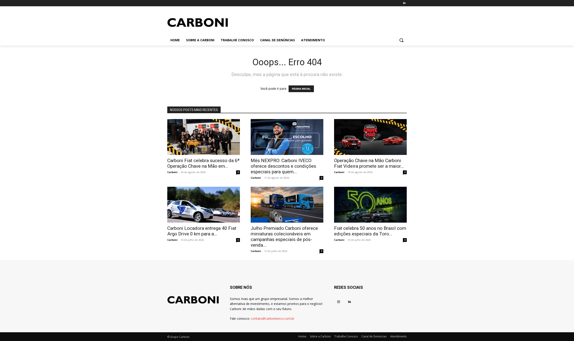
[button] (401, 40)
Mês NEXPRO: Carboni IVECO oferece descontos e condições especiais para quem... (283, 166)
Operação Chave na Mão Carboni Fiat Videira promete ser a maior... (369, 163)
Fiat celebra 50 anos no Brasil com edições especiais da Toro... (370, 231)
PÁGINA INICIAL (301, 88)
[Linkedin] (404, 3)
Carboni (172, 172)
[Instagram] (338, 302)
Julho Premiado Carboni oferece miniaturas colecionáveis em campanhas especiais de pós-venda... (284, 237)
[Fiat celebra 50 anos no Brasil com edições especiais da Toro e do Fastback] (370, 205)
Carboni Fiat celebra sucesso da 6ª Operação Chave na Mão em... (203, 163)
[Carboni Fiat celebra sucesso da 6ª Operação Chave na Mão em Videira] (203, 137)
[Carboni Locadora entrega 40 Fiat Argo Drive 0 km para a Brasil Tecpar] (203, 205)
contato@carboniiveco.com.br (272, 318)
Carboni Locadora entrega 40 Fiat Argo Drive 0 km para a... (201, 231)
